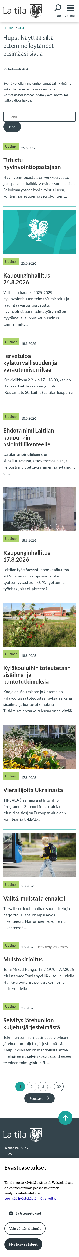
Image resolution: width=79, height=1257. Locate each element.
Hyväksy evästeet (23, 1244)
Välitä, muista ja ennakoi (34, 898)
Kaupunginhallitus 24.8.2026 (26, 279)
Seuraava (36, 1098)
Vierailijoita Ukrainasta (33, 789)
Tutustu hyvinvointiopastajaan (32, 163)
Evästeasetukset (28, 1213)
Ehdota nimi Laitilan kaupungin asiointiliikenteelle (28, 437)
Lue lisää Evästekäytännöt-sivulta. (30, 1198)
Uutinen (11, 146)
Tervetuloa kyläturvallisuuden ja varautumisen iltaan (30, 362)
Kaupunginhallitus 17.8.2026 (26, 556)
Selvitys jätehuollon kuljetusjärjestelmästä (31, 1023)
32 (59, 1086)
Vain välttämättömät (25, 1228)
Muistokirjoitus (23, 959)
